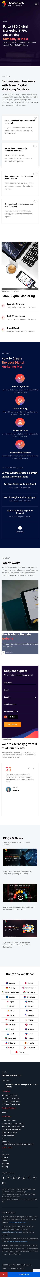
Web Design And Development (12, 1123)
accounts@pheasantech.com (12, 1232)
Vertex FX (5, 1112)
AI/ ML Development (9, 1120)
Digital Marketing (8, 1135)
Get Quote (12, 724)
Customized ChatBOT (9, 1132)
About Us (5, 1158)
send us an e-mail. (26, 675)
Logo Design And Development (13, 1126)
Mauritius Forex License (10, 1098)
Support (4, 1268)
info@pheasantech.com (12, 1075)
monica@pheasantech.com (17, 1241)
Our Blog (5, 1166)
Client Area (5, 1141)
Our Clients (6, 1164)
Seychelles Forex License (11, 1101)
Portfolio (5, 1161)
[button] (3, 1177)
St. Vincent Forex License (11, 1104)
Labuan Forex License (9, 1095)
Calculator (5, 1155)
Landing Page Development (11, 1129)
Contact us (24, 1274)
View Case (9, 652)
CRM (3, 1138)
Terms (22, 1268)
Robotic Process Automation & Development (17, 1144)
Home (4, 1152)
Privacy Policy (14, 1268)
